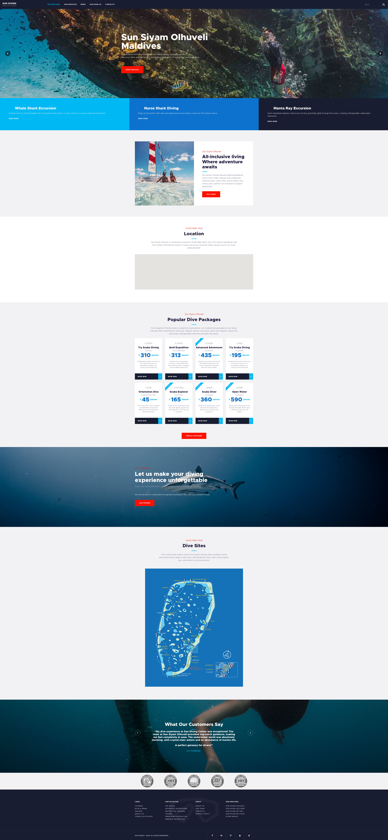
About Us (139, 814)
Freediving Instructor (176, 816)
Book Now (142, 376)
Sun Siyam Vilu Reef (235, 808)
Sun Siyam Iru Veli (234, 811)
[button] (137, 733)
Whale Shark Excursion (35, 108)
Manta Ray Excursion (292, 108)
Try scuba (170, 806)
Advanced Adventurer (176, 808)
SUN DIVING (139, 835)
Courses (139, 806)
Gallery (139, 811)
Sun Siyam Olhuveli (235, 806)
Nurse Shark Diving (161, 108)
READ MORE (14, 118)
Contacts (200, 811)
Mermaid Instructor (175, 819)
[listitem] (184, 665)
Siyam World (232, 816)
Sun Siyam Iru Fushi (235, 814)
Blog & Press (141, 808)
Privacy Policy (203, 814)
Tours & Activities (144, 816)
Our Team (200, 808)
